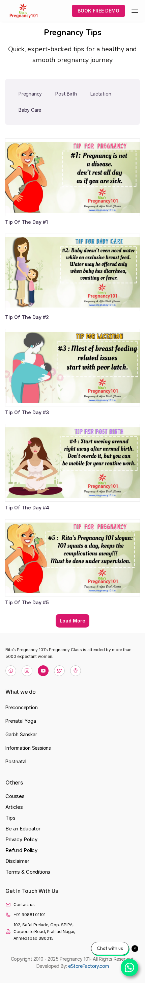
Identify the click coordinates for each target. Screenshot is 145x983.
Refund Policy (21, 850)
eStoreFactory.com (88, 966)
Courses (15, 796)
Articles (14, 807)
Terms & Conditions (27, 872)
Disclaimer (17, 861)
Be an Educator (22, 828)
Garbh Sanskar (21, 734)
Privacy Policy (21, 839)
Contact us (24, 904)
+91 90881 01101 (29, 914)
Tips (10, 818)
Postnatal (15, 761)
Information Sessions (28, 748)
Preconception (21, 707)
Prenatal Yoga (20, 721)
